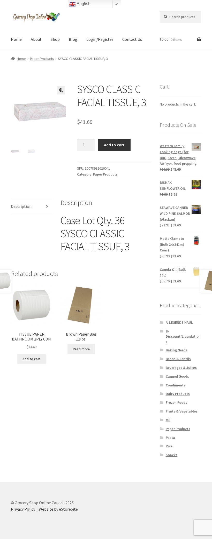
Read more (81, 349)
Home (16, 39)
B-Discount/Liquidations (183, 336)
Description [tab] (21, 206)
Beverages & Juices (181, 367)
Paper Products (42, 58)
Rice (169, 446)
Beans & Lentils (178, 358)
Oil (168, 420)
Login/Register (99, 39)
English (82, 4)
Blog (73, 39)
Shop (55, 39)
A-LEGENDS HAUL (179, 322)
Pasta (170, 437)
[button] (61, 90)
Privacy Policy (23, 509)
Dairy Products (178, 393)
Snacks (171, 455)
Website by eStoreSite (58, 509)
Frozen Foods (176, 402)
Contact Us (132, 39)
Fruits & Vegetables (182, 411)
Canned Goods (177, 376)
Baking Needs (176, 350)
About (36, 39)
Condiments (175, 385)
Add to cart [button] (31, 358)
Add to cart (114, 144)
